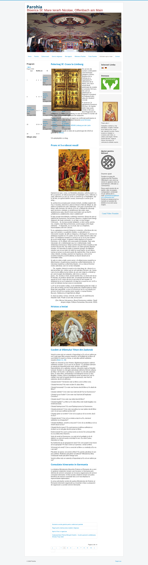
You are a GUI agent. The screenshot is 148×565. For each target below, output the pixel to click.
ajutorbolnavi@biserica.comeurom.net (110, 196)
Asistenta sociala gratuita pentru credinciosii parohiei (67, 524)
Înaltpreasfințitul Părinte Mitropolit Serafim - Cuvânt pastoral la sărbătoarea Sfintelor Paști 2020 (74, 536)
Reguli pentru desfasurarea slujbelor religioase (65, 528)
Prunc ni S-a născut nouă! (64, 145)
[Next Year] (29, 67)
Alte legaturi (68, 56)
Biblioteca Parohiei (80, 56)
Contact (117, 56)
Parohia (36, 56)
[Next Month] (30, 67)
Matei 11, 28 (61, 360)
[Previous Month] (28, 67)
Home (29, 56)
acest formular (85, 120)
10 (91, 548)
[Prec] (57, 547)
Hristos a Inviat (59, 306)
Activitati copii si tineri (106, 56)
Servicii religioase (57, 56)
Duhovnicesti (45, 56)
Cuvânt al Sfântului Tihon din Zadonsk (72, 349)
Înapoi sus (118, 561)
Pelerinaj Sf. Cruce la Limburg (67, 64)
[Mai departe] (95, 547)
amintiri (61, 133)
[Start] (53, 547)
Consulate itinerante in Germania (69, 464)
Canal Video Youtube (110, 213)
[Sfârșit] (53, 550)
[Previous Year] (27, 67)
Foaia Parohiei (92, 56)
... (74, 548)
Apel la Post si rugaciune (59, 531)
